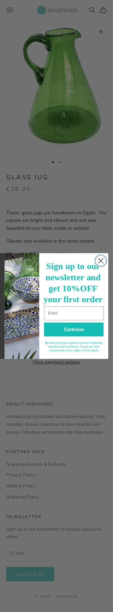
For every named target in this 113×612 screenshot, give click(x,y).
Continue (74, 329)
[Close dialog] (101, 261)
